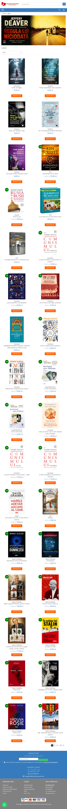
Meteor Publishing (17, 559)
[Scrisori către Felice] (17, 415)
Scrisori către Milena (50, 389)
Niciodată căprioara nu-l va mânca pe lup (17, 260)
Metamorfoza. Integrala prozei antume (16, 389)
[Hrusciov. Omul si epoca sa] (50, 587)
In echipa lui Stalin (50, 647)
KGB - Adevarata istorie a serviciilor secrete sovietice (50, 733)
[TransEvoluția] (50, 544)
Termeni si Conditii (7, 787)
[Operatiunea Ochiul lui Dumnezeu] (17, 544)
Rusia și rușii (17, 217)
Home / (5, 13)
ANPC (25, 791)
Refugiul (50, 518)
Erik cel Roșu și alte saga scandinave (50, 303)
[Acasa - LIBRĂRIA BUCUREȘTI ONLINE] (10, 4)
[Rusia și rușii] (17, 200)
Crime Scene (17, 86)
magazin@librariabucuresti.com (34, 776)
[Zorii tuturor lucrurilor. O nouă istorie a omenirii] (17, 501)
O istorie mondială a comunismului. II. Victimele (50, 475)
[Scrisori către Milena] (50, 372)
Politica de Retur (28, 787)
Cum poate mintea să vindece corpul (16, 174)
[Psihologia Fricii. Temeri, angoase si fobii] (50, 673)
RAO (50, 172)
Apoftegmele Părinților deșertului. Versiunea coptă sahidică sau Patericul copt (17, 346)
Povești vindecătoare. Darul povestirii (50, 88)
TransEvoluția (50, 561)
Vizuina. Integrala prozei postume (50, 346)
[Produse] (2, 10)
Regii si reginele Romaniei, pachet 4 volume (17, 604)
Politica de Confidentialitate (50, 762)
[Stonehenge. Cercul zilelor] (50, 157)
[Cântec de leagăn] (17, 71)
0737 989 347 (34, 774)
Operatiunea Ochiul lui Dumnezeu (17, 561)
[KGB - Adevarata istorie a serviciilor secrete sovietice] (50, 716)
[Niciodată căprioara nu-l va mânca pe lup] (17, 243)
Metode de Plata (28, 785)
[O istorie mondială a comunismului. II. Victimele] (50, 458)
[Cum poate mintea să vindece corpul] (17, 157)
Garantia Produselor (29, 789)
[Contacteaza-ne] (59, 10)
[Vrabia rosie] (17, 673)
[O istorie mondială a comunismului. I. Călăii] (17, 458)
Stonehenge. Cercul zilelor (50, 174)
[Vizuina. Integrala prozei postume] (50, 329)
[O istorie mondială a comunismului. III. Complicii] (50, 243)
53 (60, 745)
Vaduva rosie (17, 733)
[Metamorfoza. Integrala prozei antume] (17, 372)
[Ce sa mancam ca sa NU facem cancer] (50, 200)
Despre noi (5, 785)
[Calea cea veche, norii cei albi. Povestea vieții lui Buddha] (50, 415)
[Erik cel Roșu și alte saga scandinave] (50, 286)
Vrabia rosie (16, 690)
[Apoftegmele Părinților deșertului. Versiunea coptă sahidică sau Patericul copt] (17, 329)
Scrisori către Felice (16, 432)
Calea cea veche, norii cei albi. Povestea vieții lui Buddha (50, 432)
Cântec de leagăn (17, 88)
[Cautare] (64, 4)
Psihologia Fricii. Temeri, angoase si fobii (50, 690)
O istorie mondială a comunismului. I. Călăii (17, 475)
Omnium (16, 215)
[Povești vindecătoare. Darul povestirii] (50, 71)
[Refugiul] (50, 501)
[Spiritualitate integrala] (33, 30)
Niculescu (50, 86)
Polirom (17, 516)
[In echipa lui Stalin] (50, 630)
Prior (50, 215)
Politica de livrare (7, 791)
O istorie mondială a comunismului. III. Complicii (50, 260)
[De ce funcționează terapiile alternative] (50, 114)
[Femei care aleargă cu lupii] (17, 114)
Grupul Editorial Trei (50, 387)
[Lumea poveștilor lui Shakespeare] (17, 286)
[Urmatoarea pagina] (63, 745)
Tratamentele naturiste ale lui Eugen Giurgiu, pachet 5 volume (16, 647)
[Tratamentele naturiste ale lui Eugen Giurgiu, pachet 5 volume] (17, 630)
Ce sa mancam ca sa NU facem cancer (50, 217)
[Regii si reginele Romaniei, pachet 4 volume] (17, 587)
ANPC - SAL (27, 793)
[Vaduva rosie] (17, 716)
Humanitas (50, 258)
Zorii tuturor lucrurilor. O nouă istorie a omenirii (16, 518)
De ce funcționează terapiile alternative (50, 131)
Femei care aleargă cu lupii (17, 131)
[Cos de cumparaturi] (64, 10)
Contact (5, 793)
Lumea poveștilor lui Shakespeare (17, 303)
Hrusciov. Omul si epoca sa (50, 604)
